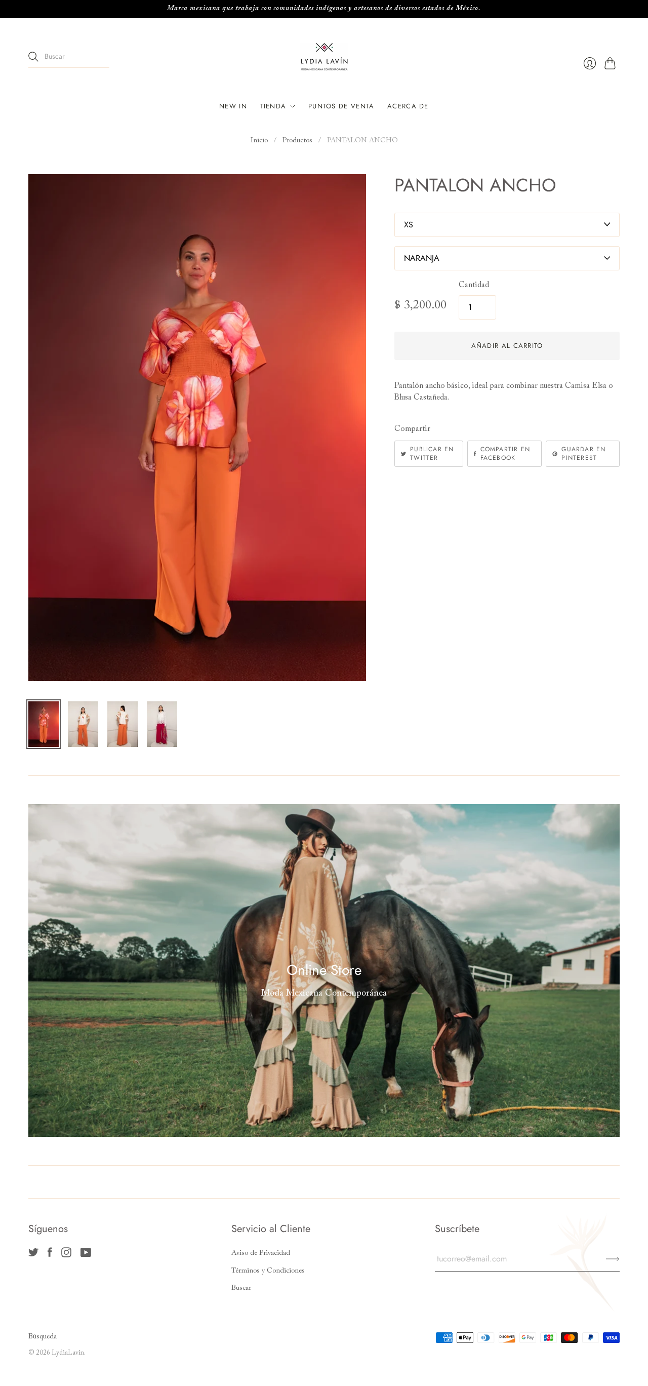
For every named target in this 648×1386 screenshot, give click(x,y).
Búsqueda (42, 1336)
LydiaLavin (68, 1353)
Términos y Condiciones (268, 1271)
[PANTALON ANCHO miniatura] (43, 724)
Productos (297, 140)
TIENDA (273, 106)
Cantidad (474, 285)
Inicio (259, 140)
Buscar (241, 1288)
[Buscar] (33, 57)
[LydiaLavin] (324, 57)
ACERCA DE (408, 106)
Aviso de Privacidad (260, 1253)
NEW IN (233, 106)
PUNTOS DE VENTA (341, 106)
